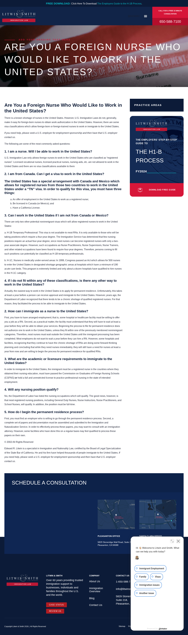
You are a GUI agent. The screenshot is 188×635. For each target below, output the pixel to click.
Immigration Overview (96, 590)
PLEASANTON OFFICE (109, 536)
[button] (145, 16)
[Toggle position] (172, 541)
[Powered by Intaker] (163, 629)
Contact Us (95, 605)
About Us (94, 581)
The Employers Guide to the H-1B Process (119, 3)
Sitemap (122, 626)
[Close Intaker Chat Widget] (178, 541)
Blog (91, 598)
